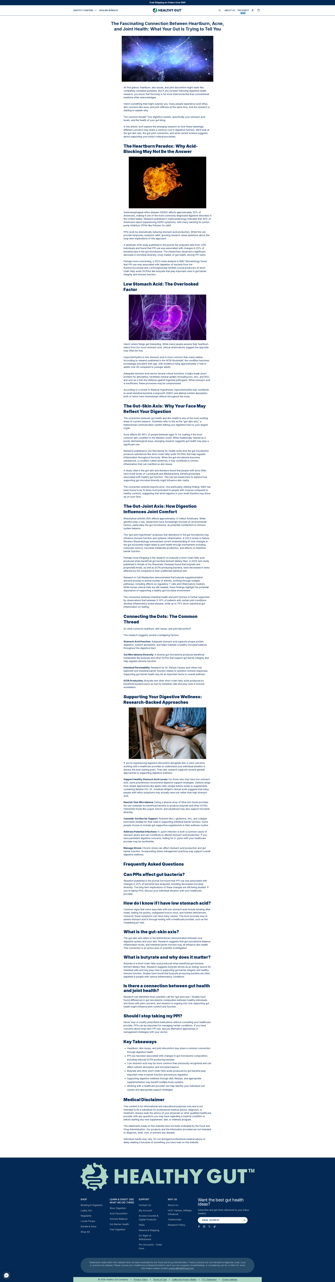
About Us (173, 1205)
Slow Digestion (118, 1208)
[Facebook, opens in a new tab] (199, 1226)
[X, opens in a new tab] (209, 1226)
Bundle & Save (88, 1226)
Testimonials (174, 1219)
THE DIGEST (243, 10)
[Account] (252, 10)
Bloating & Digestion (92, 1205)
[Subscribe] (243, 1220)
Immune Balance (118, 1218)
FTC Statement (209, 1279)
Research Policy (176, 1225)
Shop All (85, 1231)
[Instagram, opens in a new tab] (204, 1226)
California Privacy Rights (184, 1279)
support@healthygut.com (181, 1268)
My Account (145, 1210)
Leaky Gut (86, 1210)
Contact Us (145, 1205)
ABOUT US (229, 10)
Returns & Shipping (149, 1230)
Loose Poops (88, 1221)
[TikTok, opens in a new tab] (215, 1226)
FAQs (141, 1225)
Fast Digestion (117, 1229)
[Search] (220, 10)
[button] (6, 1275)
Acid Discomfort (118, 1213)
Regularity (86, 1215)
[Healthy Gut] (167, 1177)
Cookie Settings (229, 1279)
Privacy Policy (141, 1279)
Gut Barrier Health (119, 1224)
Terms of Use (160, 1279)
